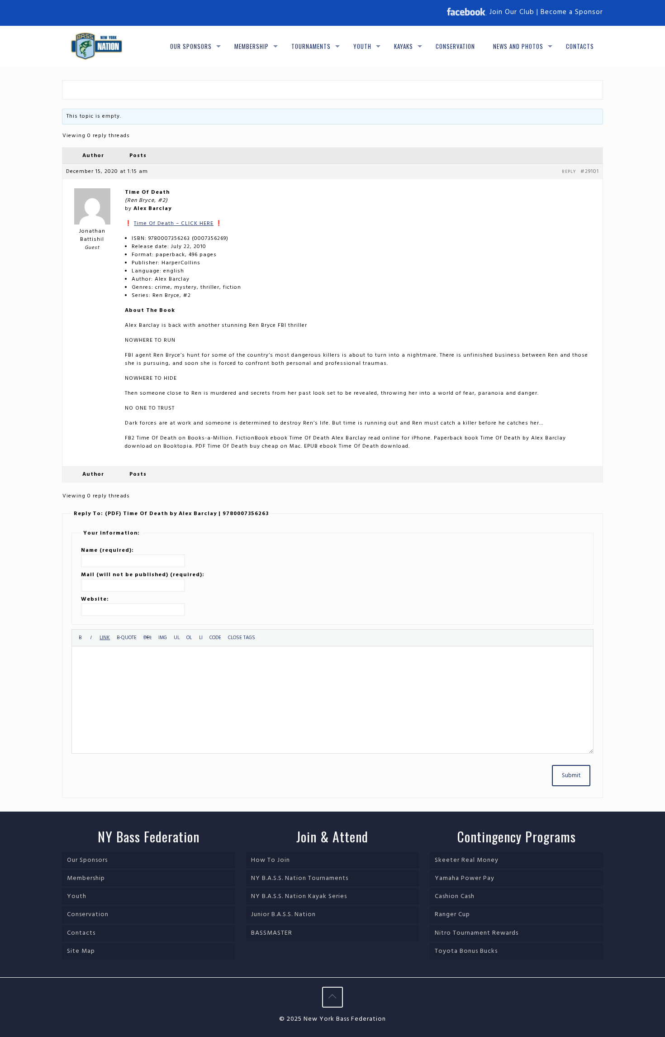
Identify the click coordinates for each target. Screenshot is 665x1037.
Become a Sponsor (572, 12)
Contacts (81, 933)
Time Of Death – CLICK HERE (174, 223)
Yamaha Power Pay (464, 878)
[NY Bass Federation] (96, 46)
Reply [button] (569, 171)
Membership (86, 878)
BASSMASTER (271, 933)
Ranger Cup (452, 914)
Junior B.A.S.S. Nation (283, 914)
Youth (76, 896)
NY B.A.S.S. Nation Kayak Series (299, 896)
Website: (95, 599)
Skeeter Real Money (467, 860)
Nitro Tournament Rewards (476, 933)
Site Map (81, 951)
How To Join (270, 860)
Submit (571, 775)
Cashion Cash (455, 896)
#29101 (589, 171)
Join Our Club (511, 12)
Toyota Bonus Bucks (466, 951)
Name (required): (107, 550)
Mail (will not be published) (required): (142, 575)
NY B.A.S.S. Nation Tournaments (299, 878)
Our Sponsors (87, 860)
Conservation (88, 914)
